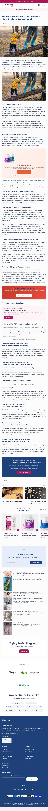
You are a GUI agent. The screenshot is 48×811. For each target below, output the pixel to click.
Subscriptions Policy (29, 749)
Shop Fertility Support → (24, 295)
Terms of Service (29, 754)
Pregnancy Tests (23, 710)
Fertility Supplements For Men (34, 706)
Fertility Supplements (17, 703)
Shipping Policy (28, 751)
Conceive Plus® (25, 799)
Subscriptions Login (7, 751)
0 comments (13, 23)
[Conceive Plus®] (9, 5)
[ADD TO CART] (18, 530)
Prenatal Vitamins (10, 710)
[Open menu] (3, 5)
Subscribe (36, 562)
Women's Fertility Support (29, 535)
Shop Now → (9, 317)
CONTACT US (5, 736)
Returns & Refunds (29, 761)
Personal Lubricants (37, 710)
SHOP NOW (24, 651)
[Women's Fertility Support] (29, 522)
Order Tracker (5, 749)
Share (5, 480)
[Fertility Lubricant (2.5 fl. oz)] (11, 522)
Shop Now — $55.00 (24, 172)
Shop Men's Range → (24, 472)
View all (42, 509)
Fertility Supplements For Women (14, 706)
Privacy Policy (28, 758)
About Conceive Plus (7, 761)
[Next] (36, 1)
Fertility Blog (5, 758)
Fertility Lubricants (31, 703)
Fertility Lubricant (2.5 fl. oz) (11, 535)
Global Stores (5, 765)
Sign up (32, 779)
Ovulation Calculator (7, 756)
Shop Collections (6, 754)
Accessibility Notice (29, 756)
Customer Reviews (6, 767)
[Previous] (11, 1)
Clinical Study (5, 763)
